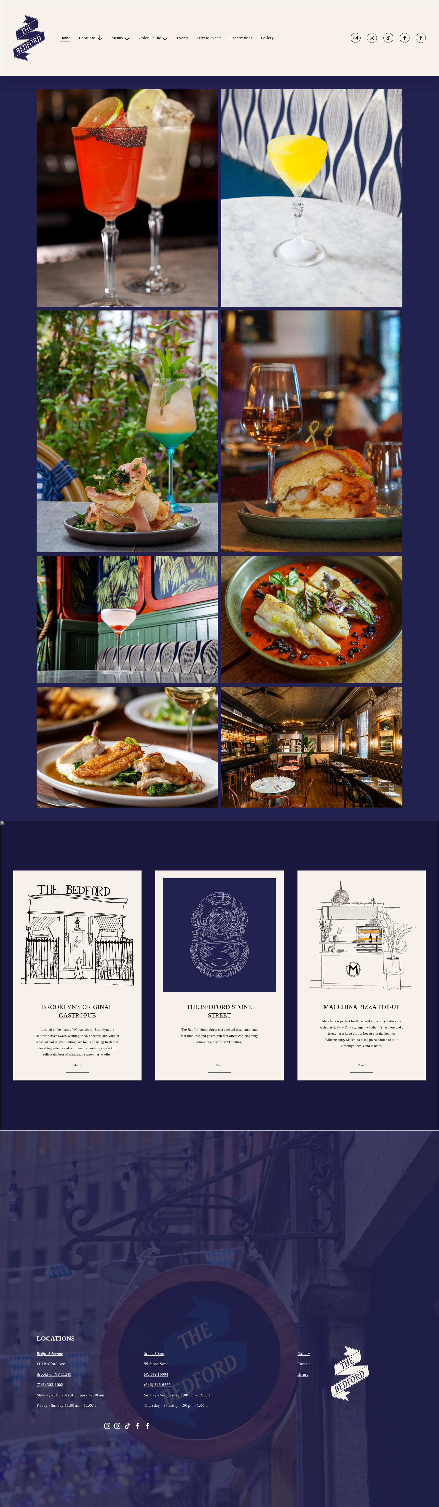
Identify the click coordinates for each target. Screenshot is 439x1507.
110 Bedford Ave (51, 1364)
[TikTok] (388, 38)
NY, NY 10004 (156, 1374)
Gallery (267, 38)
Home (65, 38)
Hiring (302, 1374)
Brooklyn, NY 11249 (54, 1374)
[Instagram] (356, 38)
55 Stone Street (157, 1364)
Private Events (209, 38)
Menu (77, 1065)
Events (182, 38)
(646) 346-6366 (157, 1384)
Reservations (241, 38)
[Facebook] (405, 38)
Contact (304, 1364)
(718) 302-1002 (50, 1384)
